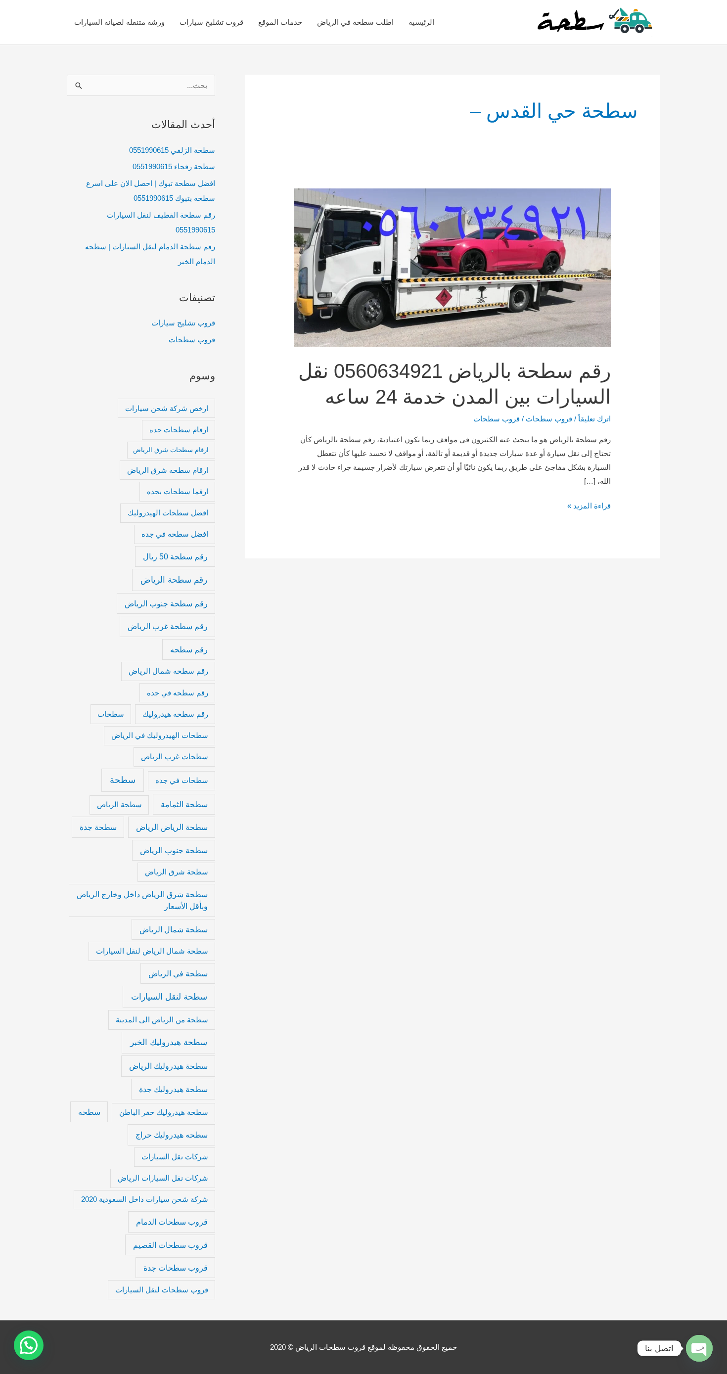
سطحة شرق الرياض (176, 872)
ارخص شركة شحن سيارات (166, 408)
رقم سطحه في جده (177, 693)
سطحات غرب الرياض (174, 757)
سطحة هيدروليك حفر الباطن (163, 1112)
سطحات (110, 714)
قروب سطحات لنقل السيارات (161, 1290)
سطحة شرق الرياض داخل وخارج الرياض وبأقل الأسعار (142, 900)
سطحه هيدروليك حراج (172, 1134)
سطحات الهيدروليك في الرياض (159, 735)
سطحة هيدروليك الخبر (168, 1042)
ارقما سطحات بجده (177, 492)
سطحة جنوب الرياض (174, 850)
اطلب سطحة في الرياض (355, 22)
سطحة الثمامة (184, 804)
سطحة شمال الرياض (173, 929)
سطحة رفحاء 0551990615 (174, 166)
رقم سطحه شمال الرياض (168, 671)
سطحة (123, 780)
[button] (29, 1345)
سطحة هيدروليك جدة (173, 1089)
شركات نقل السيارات (174, 1157)
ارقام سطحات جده (178, 430)
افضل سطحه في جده (174, 534)
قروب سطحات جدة (175, 1267)
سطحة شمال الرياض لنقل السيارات (152, 951)
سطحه (89, 1111)
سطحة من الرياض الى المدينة (162, 1020)
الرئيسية (421, 22)
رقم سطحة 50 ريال (175, 556)
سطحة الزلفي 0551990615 (172, 150)
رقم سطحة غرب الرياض (168, 626)
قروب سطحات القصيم (170, 1244)
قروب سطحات (549, 418)
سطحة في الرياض (178, 973)
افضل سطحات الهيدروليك (168, 513)
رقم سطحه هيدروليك (175, 714)
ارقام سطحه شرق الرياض (167, 470)
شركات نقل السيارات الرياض (163, 1178)
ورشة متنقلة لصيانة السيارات (119, 22)
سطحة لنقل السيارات (169, 997)
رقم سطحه (189, 649)
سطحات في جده (181, 780)
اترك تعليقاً (594, 418)
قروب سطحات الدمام (172, 1221)
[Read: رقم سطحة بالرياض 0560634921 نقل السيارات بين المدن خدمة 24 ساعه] (452, 267)
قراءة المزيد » (589, 504)
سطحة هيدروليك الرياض (168, 1065)
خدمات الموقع (280, 22)
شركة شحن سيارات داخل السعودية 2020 (144, 1199)
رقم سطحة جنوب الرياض (166, 603)
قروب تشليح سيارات (211, 22)
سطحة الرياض (119, 805)
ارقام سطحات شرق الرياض (171, 450)
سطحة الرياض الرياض (172, 827)
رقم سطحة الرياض (173, 580)
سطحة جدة (98, 827)
